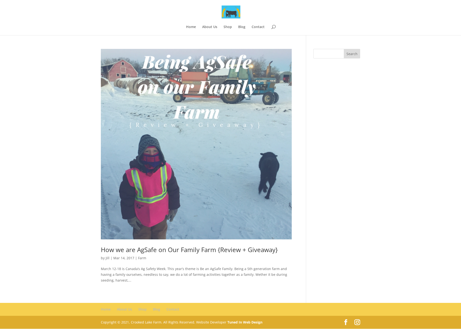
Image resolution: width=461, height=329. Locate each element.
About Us (209, 27)
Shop (228, 27)
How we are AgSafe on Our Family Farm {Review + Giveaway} (189, 249)
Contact (258, 27)
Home (191, 27)
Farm (142, 258)
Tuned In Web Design (244, 322)
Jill (107, 258)
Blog (241, 27)
